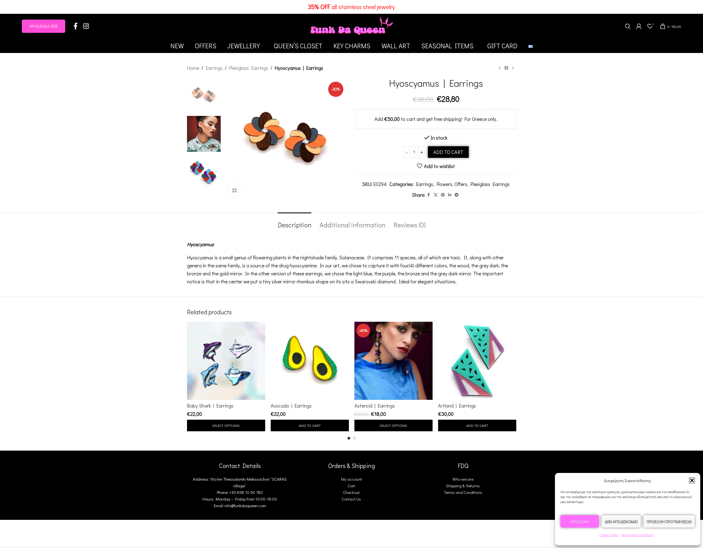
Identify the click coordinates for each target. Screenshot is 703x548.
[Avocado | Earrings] (310, 361)
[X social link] (435, 195)
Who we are (462, 479)
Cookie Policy (608, 535)
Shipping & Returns (463, 485)
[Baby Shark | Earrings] (226, 361)
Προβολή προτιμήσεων (669, 521)
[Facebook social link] (75, 26)
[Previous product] (499, 68)
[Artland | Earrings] (477, 361)
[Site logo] (351, 25)
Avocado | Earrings (291, 405)
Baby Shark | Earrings (210, 405)
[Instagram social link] (86, 26)
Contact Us (351, 499)
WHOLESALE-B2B (43, 26)
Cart (351, 485)
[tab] (294, 222)
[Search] (627, 26)
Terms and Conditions (637, 535)
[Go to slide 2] (354, 438)
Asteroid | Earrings (374, 405)
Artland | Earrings (457, 405)
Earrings (214, 68)
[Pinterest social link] (442, 195)
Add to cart (448, 152)
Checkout (351, 492)
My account (351, 479)
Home (193, 68)
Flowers (444, 184)
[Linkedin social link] (449, 195)
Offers (460, 184)
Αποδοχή (579, 521)
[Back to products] (506, 68)
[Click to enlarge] (234, 190)
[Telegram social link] (456, 195)
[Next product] (513, 68)
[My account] (638, 26)
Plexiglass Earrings (248, 68)
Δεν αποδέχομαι (621, 521)
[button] (692, 480)
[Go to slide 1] (348, 438)
